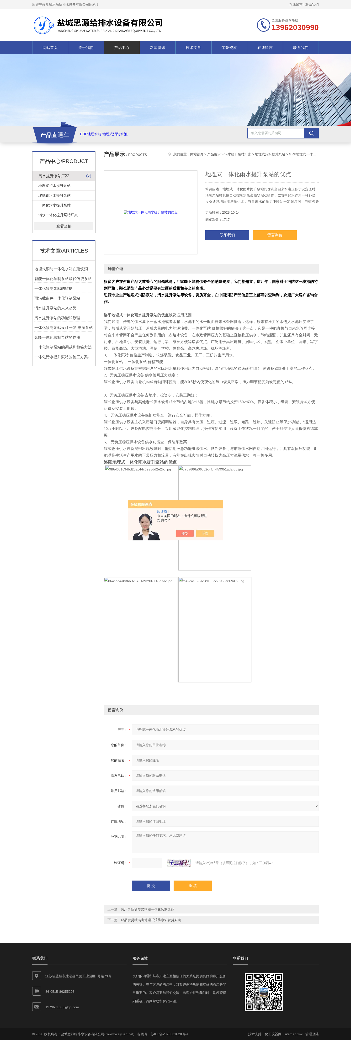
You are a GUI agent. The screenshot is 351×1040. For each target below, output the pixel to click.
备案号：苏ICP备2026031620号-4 (162, 1034)
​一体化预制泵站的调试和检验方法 (63, 347)
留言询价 (274, 235)
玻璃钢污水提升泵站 (54, 195)
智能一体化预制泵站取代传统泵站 (63, 279)
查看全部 (64, 226)
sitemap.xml (293, 1034)
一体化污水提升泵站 (54, 205)
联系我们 (312, 4)
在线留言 (296, 4)
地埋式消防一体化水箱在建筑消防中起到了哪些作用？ (63, 269)
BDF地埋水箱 (90, 134)
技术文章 (193, 48)
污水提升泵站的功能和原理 (57, 318)
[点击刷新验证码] (179, 863)
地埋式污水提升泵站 (54, 186)
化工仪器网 (273, 1034)
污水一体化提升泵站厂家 (58, 215)
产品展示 (214, 154)
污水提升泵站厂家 (53, 176)
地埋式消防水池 (115, 134)
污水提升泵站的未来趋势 (55, 308)
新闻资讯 (157, 48)
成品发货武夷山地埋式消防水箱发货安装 (151, 920)
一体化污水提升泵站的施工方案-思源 (63, 357)
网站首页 (50, 48)
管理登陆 (312, 1034)
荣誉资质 (229, 48)
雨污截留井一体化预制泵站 (57, 298)
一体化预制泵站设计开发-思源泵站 (63, 328)
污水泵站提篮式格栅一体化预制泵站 (147, 909)
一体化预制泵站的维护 (53, 288)
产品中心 (121, 48)
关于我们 (86, 48)
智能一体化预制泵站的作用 (57, 337)
